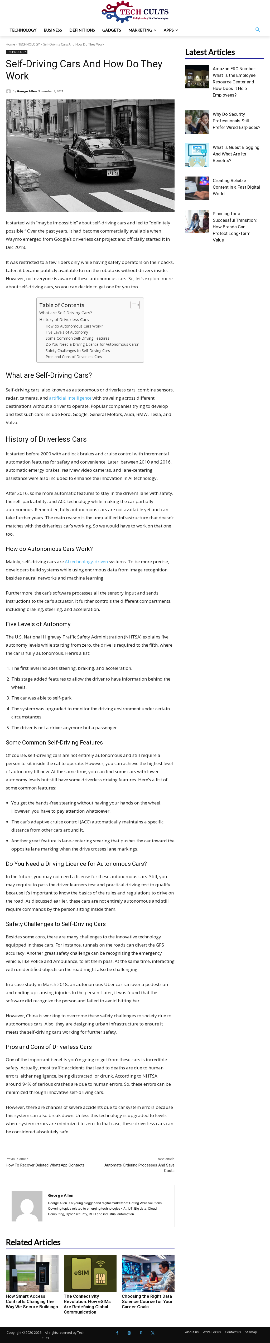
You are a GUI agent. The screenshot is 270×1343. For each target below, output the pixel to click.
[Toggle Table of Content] (132, 304)
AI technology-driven (86, 562)
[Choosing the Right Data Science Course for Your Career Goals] (148, 1273)
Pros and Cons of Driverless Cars (74, 356)
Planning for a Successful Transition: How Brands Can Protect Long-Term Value (235, 227)
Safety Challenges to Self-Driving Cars (78, 350)
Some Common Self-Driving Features (77, 338)
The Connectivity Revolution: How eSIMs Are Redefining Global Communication (87, 1304)
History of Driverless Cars (64, 319)
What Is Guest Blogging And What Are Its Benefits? (236, 154)
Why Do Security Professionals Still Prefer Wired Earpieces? (236, 121)
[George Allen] (9, 91)
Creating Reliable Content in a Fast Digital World (236, 187)
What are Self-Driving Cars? (65, 312)
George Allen (27, 91)
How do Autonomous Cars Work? (74, 326)
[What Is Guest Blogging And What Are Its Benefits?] (197, 155)
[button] (258, 30)
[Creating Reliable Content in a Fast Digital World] (197, 188)
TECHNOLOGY (29, 44)
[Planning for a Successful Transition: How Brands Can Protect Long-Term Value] (197, 221)
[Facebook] (117, 1333)
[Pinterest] (141, 1333)
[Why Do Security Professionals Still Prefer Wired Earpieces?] (197, 122)
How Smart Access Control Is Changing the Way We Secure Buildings (32, 1301)
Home (10, 44)
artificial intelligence (70, 398)
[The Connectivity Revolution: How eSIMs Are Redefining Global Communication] (90, 1273)
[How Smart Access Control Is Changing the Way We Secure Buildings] (32, 1273)
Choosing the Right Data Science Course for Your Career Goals (147, 1301)
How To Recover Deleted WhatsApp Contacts (45, 1165)
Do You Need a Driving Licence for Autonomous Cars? (92, 344)
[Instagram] (129, 1333)
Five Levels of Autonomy (67, 332)
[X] (152, 1333)
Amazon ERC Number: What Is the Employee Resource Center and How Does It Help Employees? (234, 82)
